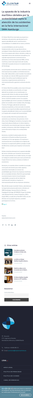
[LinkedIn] (12, 225)
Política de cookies (11, 376)
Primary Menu (29, 3)
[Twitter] (6, 225)
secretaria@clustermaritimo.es (17, 350)
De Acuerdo (25, 395)
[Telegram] (15, 225)
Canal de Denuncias (11, 380)
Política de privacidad (12, 371)
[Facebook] (3, 225)
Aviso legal (8, 367)
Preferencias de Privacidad (8, 395)
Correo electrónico (9, 292)
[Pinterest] (9, 225)
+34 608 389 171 (14, 347)
